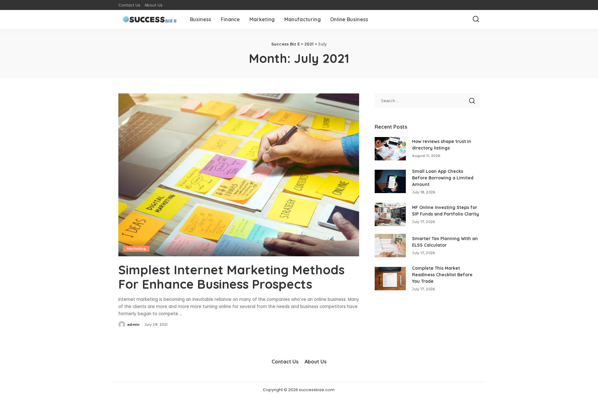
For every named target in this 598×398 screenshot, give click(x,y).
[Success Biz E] (149, 19)
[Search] (476, 19)
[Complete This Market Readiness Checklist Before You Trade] (390, 278)
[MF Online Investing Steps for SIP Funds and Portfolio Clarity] (390, 214)
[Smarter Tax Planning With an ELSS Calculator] (390, 245)
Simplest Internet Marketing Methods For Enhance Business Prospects (231, 277)
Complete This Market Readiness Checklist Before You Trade (442, 274)
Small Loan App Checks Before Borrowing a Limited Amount (442, 177)
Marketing (136, 248)
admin (133, 324)
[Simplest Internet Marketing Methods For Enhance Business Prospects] (238, 174)
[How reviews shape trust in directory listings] (390, 148)
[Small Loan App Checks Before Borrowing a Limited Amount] (390, 181)
